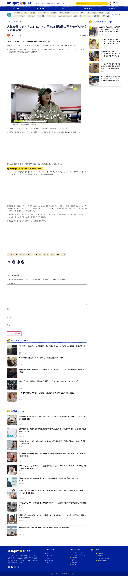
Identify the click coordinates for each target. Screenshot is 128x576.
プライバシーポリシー (104, 558)
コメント (11, 283)
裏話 (63, 254)
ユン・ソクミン (43, 13)
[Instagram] (117, 2)
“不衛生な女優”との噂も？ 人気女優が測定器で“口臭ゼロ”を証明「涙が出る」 (46, 393)
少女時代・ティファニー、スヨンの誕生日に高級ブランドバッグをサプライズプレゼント (110, 55)
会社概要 (100, 553)
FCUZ (82, 13)
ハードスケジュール (26, 254)
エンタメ (112, 8)
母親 (58, 254)
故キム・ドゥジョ (85, 16)
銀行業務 (96, 16)
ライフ (64, 8)
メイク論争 (41, 16)
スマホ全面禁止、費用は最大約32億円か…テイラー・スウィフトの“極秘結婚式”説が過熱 (110, 79)
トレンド (16, 8)
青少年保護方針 (102, 560)
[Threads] (111, 4)
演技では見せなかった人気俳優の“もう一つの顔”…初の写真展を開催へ (44, 527)
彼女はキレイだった (65, 16)
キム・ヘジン (51, 16)
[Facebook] (114, 2)
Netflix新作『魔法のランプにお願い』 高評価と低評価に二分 (40, 358)
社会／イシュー (23, 353)
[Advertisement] (47, 68)
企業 (107, 13)
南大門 (46, 254)
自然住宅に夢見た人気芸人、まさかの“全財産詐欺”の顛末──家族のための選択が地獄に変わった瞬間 (110, 42)
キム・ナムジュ (12, 254)
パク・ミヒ (31, 16)
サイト (9, 325)
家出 (26, 13)
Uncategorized (17, 21)
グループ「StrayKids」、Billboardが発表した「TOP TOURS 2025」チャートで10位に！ (50, 381)
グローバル (88, 8)
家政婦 (101, 13)
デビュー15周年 (64, 13)
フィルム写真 (92, 13)
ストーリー (40, 8)
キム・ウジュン (19, 16)
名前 (8, 309)
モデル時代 (38, 254)
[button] (9, 262)
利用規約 (100, 556)
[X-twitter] (111, 2)
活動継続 (53, 13)
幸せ (52, 254)
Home (8, 21)
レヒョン (75, 13)
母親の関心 (18, 13)
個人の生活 (106, 16)
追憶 (75, 16)
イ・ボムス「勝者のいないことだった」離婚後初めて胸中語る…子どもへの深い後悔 (110, 66)
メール (9, 317)
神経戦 (33, 13)
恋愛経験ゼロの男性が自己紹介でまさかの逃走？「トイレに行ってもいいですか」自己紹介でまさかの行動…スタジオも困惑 (109, 30)
